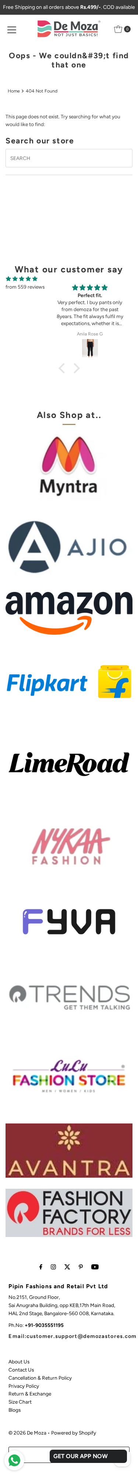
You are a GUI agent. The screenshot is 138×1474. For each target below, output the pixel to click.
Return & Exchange (29, 1394)
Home (14, 91)
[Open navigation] (12, 29)
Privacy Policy (23, 1386)
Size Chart (20, 1402)
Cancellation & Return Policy (40, 1378)
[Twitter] (67, 1267)
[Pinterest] (81, 1267)
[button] (63, 368)
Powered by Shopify (73, 1433)
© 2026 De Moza (27, 1433)
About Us (18, 1362)
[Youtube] (95, 1267)
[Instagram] (53, 1267)
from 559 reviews (25, 287)
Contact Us (21, 1370)
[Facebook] (40, 1267)
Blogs (14, 1410)
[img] (22, 279)
